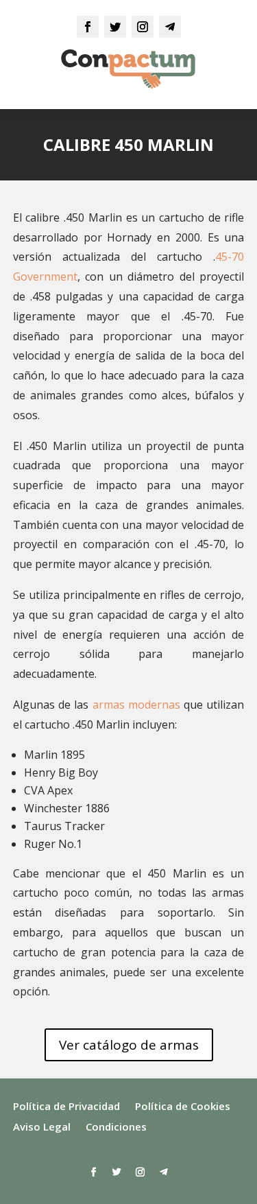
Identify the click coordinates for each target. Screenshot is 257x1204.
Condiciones (116, 1127)
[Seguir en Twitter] (115, 27)
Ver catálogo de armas (129, 1045)
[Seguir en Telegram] (170, 27)
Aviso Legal (42, 1127)
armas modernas (136, 704)
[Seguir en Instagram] (143, 27)
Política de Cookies (182, 1107)
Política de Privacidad (66, 1107)
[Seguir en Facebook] (88, 27)
